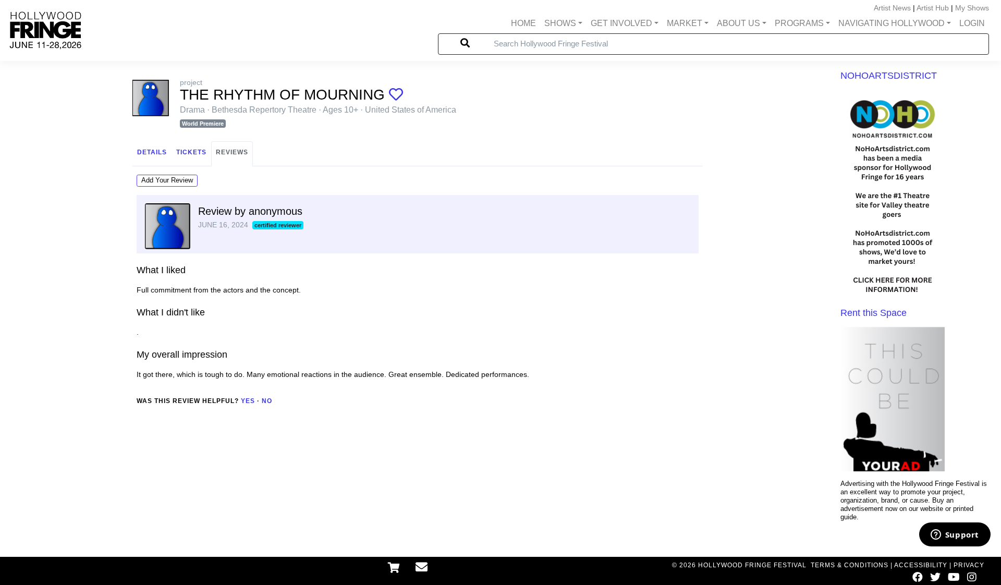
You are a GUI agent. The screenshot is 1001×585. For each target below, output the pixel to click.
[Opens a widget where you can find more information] (955, 535)
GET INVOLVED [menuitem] (621, 23)
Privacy (969, 565)
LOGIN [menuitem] (972, 23)
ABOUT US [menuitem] (738, 23)
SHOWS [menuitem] (560, 23)
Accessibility (920, 565)
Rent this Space (873, 313)
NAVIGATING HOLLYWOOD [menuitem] (891, 23)
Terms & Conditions (849, 565)
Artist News (892, 8)
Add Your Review (167, 180)
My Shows (972, 8)
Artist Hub (933, 8)
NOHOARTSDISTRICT (888, 75)
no (267, 401)
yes (248, 401)
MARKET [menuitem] (684, 23)
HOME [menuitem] (523, 23)
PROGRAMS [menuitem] (799, 23)
